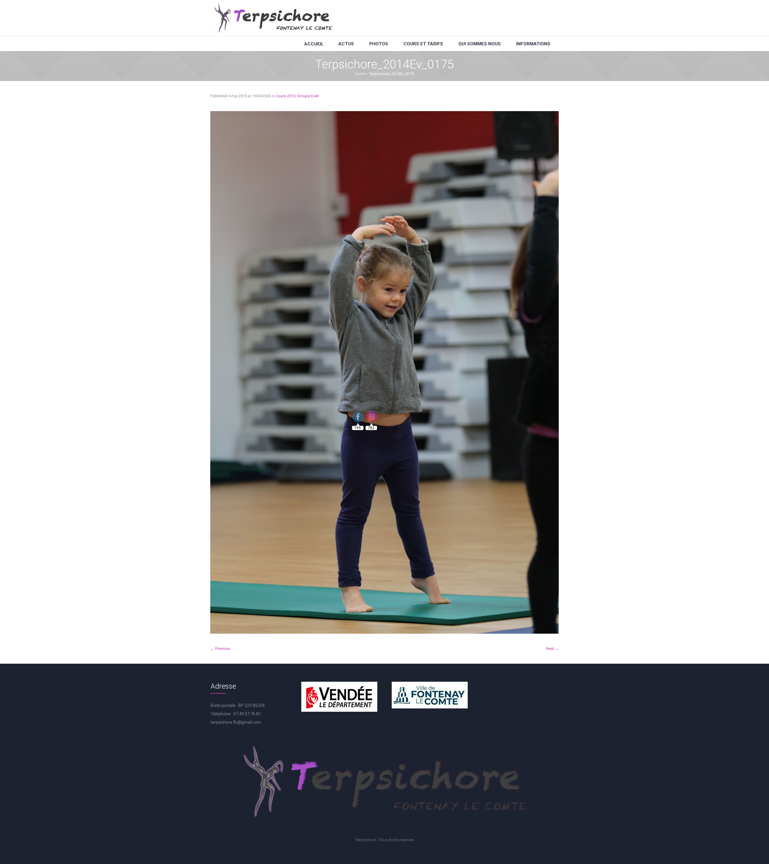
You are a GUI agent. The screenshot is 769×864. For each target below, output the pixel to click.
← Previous (220, 648)
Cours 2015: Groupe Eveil (297, 96)
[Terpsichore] (272, 18)
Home (360, 73)
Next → (552, 648)
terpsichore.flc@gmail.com (236, 722)
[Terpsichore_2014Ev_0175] (384, 372)
